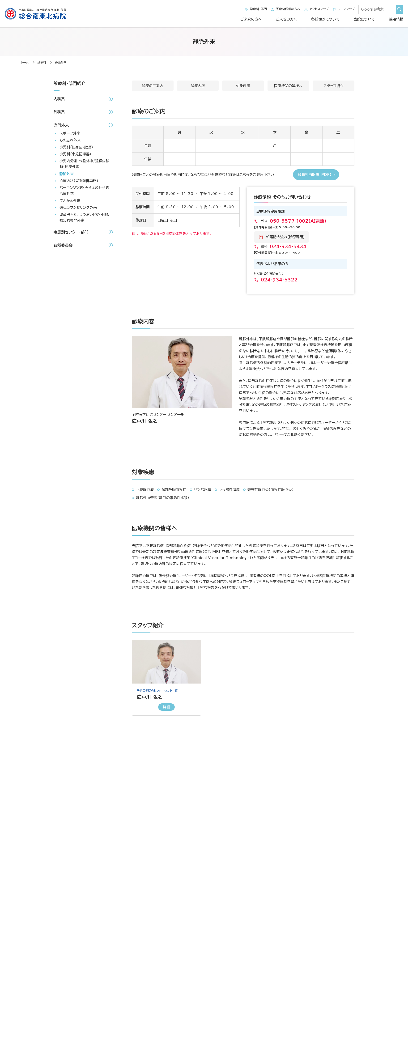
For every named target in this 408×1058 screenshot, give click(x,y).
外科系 (59, 112)
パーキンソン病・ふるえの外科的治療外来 (84, 190)
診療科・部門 (258, 9)
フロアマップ (346, 9)
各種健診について (325, 19)
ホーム (24, 62)
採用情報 (396, 19)
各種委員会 (63, 245)
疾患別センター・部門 (71, 232)
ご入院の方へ (286, 19)
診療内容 (198, 86)
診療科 (42, 62)
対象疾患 (243, 86)
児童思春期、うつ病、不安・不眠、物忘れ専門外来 (85, 217)
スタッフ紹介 (334, 86)
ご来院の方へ (251, 19)
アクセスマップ (319, 9)
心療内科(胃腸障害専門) (79, 181)
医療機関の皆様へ (288, 86)
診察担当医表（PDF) (315, 174)
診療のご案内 (152, 86)
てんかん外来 (70, 201)
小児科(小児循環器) (75, 154)
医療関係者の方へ (288, 9)
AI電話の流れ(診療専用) (285, 237)
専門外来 (61, 125)
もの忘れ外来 (70, 140)
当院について (364, 19)
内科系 (59, 99)
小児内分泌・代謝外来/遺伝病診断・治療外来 (84, 164)
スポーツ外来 (70, 133)
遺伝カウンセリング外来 (78, 207)
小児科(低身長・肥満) (76, 147)
